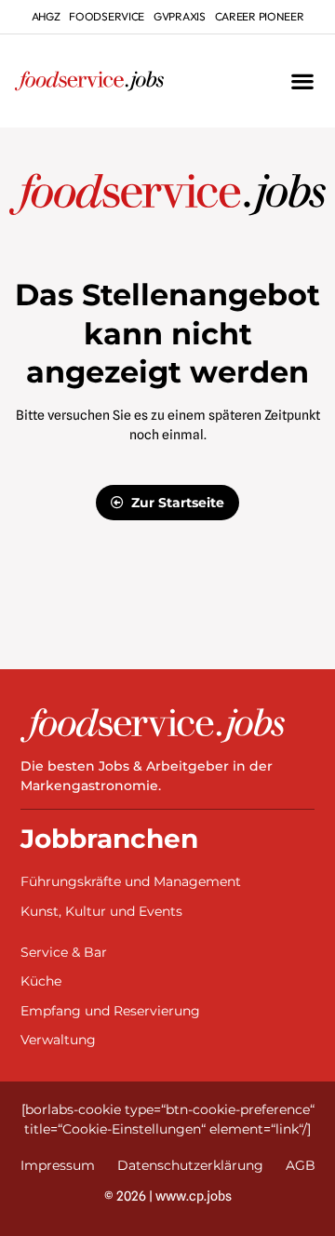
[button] (302, 81)
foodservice (106, 16)
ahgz (46, 16)
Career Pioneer (259, 16)
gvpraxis (180, 16)
